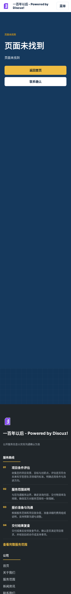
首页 (6, 566)
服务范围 (9, 579)
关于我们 (9, 572)
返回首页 (36, 70)
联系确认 (36, 81)
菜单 (63, 6)
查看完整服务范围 (15, 544)
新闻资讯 (9, 586)
